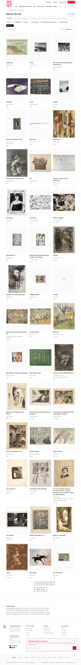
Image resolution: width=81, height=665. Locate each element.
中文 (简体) (60, 657)
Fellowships (64, 632)
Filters (8, 22)
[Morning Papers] (40, 436)
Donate (55, 2)
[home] (6, 10)
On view (26, 22)
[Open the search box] (60, 6)
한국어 (54, 657)
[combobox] (42, 18)
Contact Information (30, 662)
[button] (56, 22)
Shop (55, 6)
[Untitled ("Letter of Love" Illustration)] (64, 163)
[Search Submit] (72, 18)
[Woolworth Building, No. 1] (40, 520)
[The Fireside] (17, 520)
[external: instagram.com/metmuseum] (16, 645)
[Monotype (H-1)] (17, 240)
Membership (63, 2)
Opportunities (64, 626)
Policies (28, 632)
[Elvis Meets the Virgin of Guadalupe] (17, 357)
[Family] (17, 557)
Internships (64, 635)
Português (26, 657)
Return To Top (40, 589)
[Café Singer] (17, 202)
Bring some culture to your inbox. (38, 641)
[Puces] (40, 86)
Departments (29, 628)
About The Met (30, 626)
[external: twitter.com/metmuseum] (12, 645)
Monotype (9, 25)
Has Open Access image (48, 22)
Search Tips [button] (70, 14)
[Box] (40, 163)
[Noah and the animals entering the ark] (17, 316)
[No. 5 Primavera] (64, 557)
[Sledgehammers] (40, 279)
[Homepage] (9, 4)
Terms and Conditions (11, 662)
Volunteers (64, 630)
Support (46, 626)
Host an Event (47, 630)
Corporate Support (48, 632)
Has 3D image (63, 22)
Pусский (67, 657)
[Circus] (40, 47)
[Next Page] (53, 583)
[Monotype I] (40, 124)
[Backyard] (64, 316)
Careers (63, 628)
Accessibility (29, 630)
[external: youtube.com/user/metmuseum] (12, 647)
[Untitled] (64, 86)
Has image (35, 22)
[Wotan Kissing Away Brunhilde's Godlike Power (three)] (40, 240)
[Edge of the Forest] (40, 357)
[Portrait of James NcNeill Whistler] (64, 357)
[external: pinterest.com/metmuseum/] (14, 645)
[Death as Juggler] (64, 202)
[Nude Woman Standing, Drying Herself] (17, 396)
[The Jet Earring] (17, 473)
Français (32, 657)
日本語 (49, 657)
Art (34, 6)
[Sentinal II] (17, 86)
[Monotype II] (64, 124)
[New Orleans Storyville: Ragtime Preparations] (64, 47)
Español (20, 657)
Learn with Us (41, 6)
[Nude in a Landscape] (64, 520)
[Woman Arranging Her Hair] (17, 436)
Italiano (38, 657)
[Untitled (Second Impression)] (17, 163)
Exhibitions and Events (25, 6)
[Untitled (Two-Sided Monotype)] (17, 279)
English (14, 657)
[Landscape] (17, 47)
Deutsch (44, 657)
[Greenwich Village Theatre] (17, 124)
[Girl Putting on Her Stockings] (40, 473)
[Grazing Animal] (40, 316)
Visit (16, 6)
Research (49, 6)
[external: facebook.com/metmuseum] (10, 645)
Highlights (18, 22)
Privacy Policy (21, 662)
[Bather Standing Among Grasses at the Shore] (40, 396)
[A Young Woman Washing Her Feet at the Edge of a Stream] (64, 396)
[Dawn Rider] (40, 557)
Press (27, 635)
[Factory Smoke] (64, 436)
